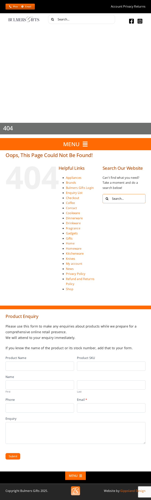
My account (74, 264)
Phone (10, 400)
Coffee (70, 203)
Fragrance (73, 228)
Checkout (72, 198)
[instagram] (140, 21)
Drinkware (73, 223)
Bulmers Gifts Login (80, 188)
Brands (71, 183)
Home (70, 243)
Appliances (73, 178)
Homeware (74, 249)
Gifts (69, 238)
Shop (69, 289)
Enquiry (11, 419)
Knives (70, 259)
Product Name (16, 358)
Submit (13, 456)
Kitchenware (75, 253)
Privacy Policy (75, 274)
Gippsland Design (132, 491)
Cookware (73, 213)
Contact (71, 208)
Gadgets (72, 233)
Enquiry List (74, 193)
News (70, 269)
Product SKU (86, 358)
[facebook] (131, 21)
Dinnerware (74, 218)
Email (82, 400)
